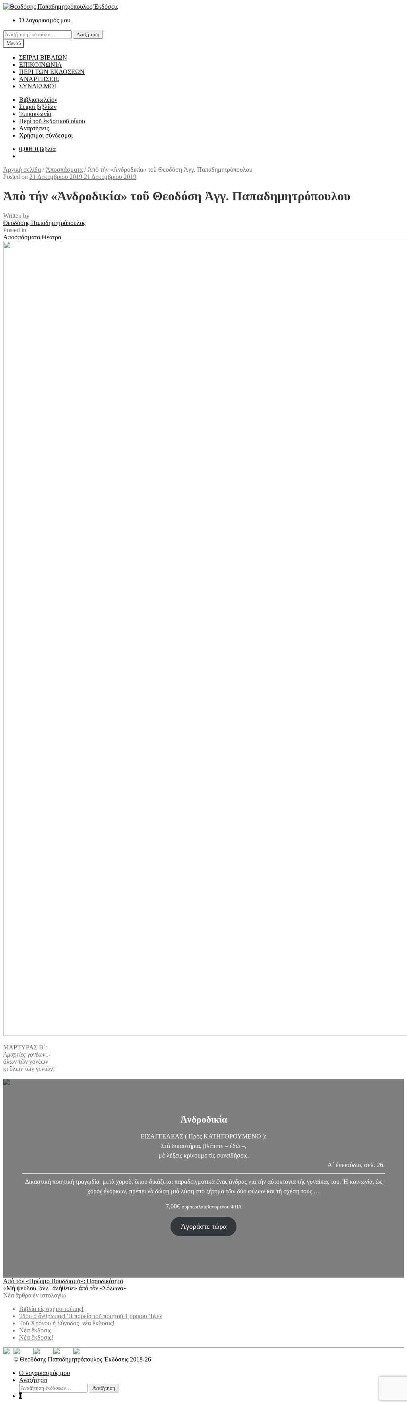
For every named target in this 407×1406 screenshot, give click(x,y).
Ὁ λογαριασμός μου (44, 20)
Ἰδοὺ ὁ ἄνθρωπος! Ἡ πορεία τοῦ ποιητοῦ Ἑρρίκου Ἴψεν (90, 1316)
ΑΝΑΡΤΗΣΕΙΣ (39, 79)
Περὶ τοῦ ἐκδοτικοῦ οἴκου (52, 121)
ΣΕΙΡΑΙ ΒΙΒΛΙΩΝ (43, 57)
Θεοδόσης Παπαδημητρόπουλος (44, 222)
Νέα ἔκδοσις (35, 1330)
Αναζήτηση (87, 34)
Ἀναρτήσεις (34, 128)
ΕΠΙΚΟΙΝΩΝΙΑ (40, 64)
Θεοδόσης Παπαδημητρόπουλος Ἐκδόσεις (74, 1359)
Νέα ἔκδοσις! (36, 1337)
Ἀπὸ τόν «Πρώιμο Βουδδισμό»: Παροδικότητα (63, 1281)
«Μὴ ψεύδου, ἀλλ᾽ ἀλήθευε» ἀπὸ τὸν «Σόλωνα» (64, 1288)
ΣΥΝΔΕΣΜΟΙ (37, 86)
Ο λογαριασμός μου (44, 1372)
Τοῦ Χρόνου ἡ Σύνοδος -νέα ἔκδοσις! (66, 1323)
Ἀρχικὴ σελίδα (22, 169)
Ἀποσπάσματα (64, 169)
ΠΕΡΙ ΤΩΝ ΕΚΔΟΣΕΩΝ (52, 71)
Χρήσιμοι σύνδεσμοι (46, 135)
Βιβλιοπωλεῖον (38, 99)
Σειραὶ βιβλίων (37, 106)
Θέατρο (51, 237)
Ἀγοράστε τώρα (204, 1226)
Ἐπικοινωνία (35, 114)
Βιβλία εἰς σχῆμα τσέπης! (51, 1308)
